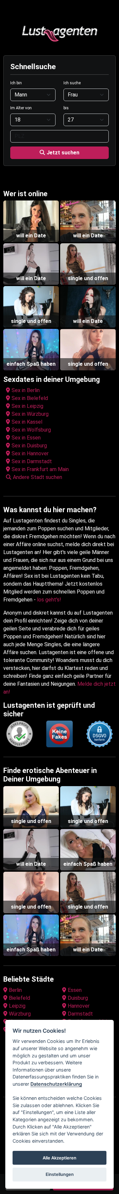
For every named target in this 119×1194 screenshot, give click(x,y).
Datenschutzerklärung (56, 1084)
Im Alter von (21, 108)
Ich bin (16, 83)
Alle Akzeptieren (59, 1157)
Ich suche (72, 83)
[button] (61, 477)
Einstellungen (60, 1174)
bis (66, 108)
